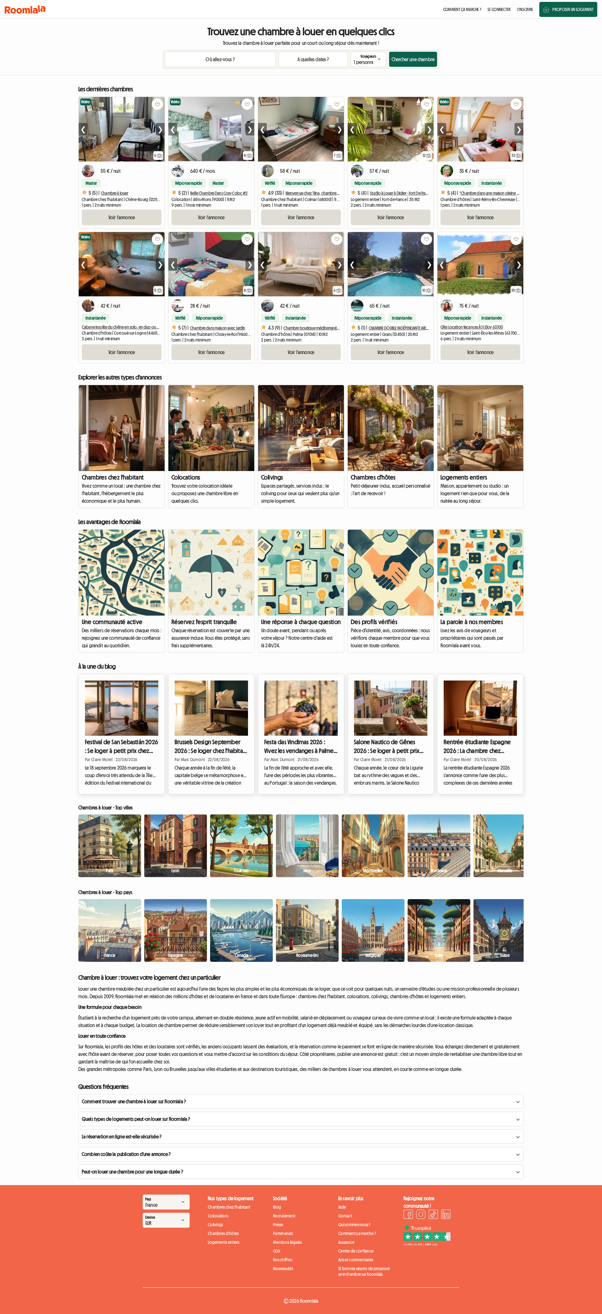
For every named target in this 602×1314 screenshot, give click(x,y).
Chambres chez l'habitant (113, 477)
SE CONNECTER (499, 9)
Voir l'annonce (121, 217)
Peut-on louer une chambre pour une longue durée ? (132, 1171)
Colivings (272, 477)
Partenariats (283, 1233)
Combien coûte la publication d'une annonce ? (126, 1154)
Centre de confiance (355, 1251)
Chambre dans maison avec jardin (217, 328)
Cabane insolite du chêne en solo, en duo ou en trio (124, 327)
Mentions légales (287, 1242)
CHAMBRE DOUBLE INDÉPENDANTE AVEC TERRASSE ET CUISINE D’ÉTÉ (418, 328)
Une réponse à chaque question (301, 622)
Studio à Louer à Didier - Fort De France (401, 193)
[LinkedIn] (446, 1215)
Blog (277, 1207)
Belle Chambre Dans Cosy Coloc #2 (218, 193)
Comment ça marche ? (357, 1233)
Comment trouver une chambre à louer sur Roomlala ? (134, 1101)
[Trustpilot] (427, 1244)
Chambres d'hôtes (373, 477)
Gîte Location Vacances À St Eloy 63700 (472, 327)
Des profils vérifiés (374, 622)
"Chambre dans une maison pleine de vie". (494, 193)
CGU (276, 1251)
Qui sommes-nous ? (354, 1224)
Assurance (346, 1242)
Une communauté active (112, 622)
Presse (278, 1224)
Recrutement (284, 1216)
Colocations (186, 477)
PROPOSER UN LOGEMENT (573, 9)
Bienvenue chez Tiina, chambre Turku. (316, 193)
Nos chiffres (282, 1260)
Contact (345, 1216)
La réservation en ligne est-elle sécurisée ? (121, 1136)
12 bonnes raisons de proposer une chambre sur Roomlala (364, 1271)
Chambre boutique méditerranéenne (314, 328)
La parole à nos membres (472, 622)
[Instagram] (420, 1215)
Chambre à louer (114, 193)
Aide (342, 1207)
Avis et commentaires (355, 1260)
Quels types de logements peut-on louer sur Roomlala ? (136, 1118)
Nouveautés (283, 1268)
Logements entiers (464, 477)
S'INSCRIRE (525, 9)
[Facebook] (408, 1215)
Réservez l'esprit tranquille (204, 622)
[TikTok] (433, 1215)
